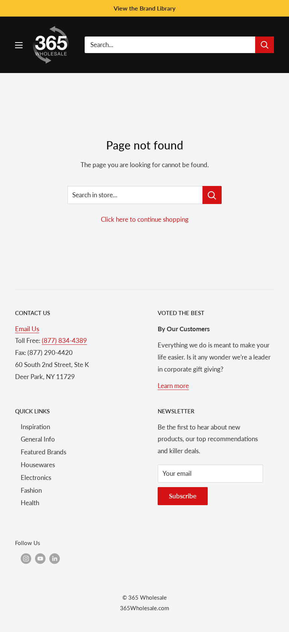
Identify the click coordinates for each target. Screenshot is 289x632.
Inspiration (35, 427)
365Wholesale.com (144, 608)
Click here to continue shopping (145, 219)
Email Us (27, 329)
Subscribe (182, 496)
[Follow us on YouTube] (40, 558)
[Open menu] (19, 45)
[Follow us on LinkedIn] (54, 558)
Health (30, 503)
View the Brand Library (144, 8)
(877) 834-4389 (64, 340)
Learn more (173, 386)
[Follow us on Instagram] (26, 558)
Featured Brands (43, 452)
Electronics (36, 477)
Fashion (31, 490)
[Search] (264, 45)
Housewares (38, 465)
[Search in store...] (212, 195)
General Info (38, 439)
